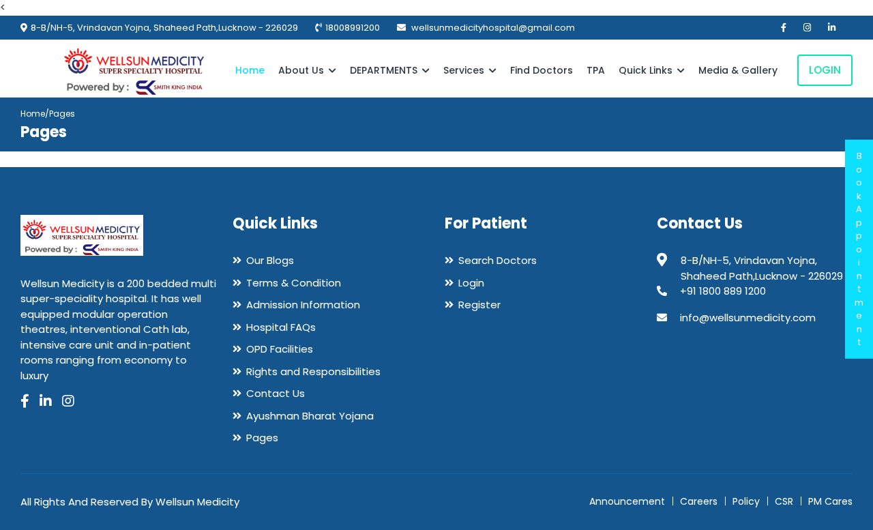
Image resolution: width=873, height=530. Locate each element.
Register (479, 304)
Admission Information (303, 304)
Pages (262, 437)
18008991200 (352, 27)
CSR (784, 501)
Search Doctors (497, 260)
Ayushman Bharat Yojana (310, 416)
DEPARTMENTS (385, 70)
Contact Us (275, 393)
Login (825, 70)
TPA (596, 70)
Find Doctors (541, 70)
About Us (302, 70)
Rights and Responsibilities (313, 371)
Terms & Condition (293, 283)
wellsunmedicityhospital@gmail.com (492, 27)
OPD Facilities (279, 349)
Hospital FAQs (281, 327)
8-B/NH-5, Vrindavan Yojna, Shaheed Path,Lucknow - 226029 (164, 27)
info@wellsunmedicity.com (748, 317)
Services (465, 70)
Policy (746, 501)
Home (250, 70)
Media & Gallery (738, 70)
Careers (698, 501)
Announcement (627, 501)
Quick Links (647, 70)
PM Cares (830, 501)
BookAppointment (859, 249)
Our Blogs (270, 260)
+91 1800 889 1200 (723, 291)
